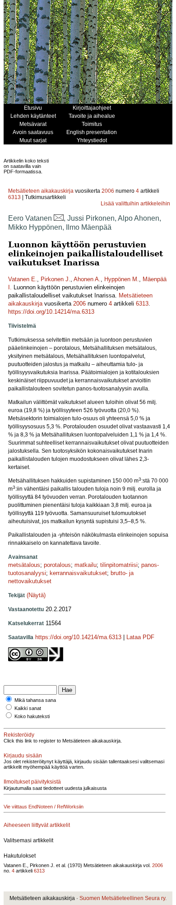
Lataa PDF (140, 637)
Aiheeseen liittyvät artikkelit (37, 825)
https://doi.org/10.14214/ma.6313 (51, 311)
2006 (108, 191)
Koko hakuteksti (32, 716)
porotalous (57, 565)
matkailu (85, 565)
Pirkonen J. (55, 279)
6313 (14, 197)
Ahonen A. (87, 279)
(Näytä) (36, 595)
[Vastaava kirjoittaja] (59, 218)
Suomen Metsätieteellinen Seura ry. (123, 898)
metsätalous (24, 565)
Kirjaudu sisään (23, 755)
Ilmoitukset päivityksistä (32, 782)
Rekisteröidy (19, 735)
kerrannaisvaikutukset (78, 573)
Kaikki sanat (27, 708)
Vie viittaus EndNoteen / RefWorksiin (43, 806)
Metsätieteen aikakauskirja (41, 191)
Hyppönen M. (121, 279)
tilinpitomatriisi (119, 565)
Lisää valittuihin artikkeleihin (135, 203)
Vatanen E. (22, 279)
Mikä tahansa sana (35, 700)
